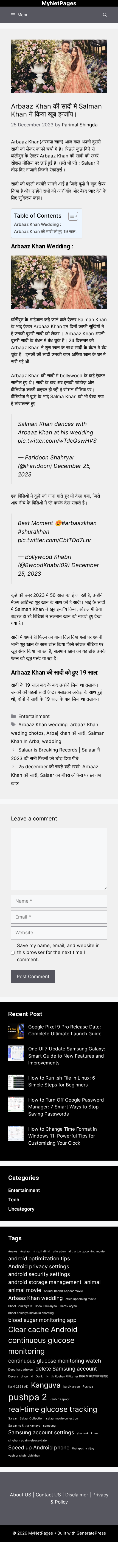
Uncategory (21, 1209)
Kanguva (46, 1384)
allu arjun (59, 1251)
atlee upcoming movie (81, 1299)
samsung (49, 1425)
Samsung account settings (41, 1432)
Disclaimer (76, 1494)
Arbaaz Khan (25, 375)
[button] (105, 15)
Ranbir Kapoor (59, 1399)
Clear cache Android (42, 1329)
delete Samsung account (66, 1368)
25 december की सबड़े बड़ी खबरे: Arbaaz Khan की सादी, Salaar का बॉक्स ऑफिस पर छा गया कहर (56, 775)
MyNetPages (59, 3)
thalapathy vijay (83, 1448)
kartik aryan (71, 1386)
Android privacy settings (38, 1266)
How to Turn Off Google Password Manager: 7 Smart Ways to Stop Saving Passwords (66, 1107)
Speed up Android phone (38, 1447)
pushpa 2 (27, 1397)
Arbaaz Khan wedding (43, 724)
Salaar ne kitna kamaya (24, 1425)
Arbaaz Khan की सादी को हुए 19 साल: (45, 231)
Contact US (48, 1494)
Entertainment (34, 716)
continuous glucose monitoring (41, 1345)
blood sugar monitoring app (42, 1320)
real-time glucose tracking (52, 1409)
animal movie (24, 1290)
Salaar (12, 1418)
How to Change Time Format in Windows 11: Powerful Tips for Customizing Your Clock (62, 1136)
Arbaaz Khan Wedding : (37, 224)
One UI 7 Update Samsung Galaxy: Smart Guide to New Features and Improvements (66, 1056)
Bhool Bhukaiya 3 (20, 1306)
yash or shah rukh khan (24, 1455)
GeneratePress (91, 1533)
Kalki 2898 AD (18, 1386)
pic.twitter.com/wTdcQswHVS (57, 440)
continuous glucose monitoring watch (54, 1360)
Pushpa (88, 1386)
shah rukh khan (87, 1433)
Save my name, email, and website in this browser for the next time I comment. (58, 952)
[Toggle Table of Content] (70, 216)
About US (20, 1494)
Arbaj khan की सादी (65, 733)
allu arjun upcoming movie (86, 1251)
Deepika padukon (20, 1369)
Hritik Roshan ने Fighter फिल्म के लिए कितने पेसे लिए (77, 1376)
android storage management (45, 1282)
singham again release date (27, 1440)
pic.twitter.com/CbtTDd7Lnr (54, 540)
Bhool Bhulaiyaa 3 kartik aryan (56, 1306)
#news (13, 1251)
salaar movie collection (62, 1418)
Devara (13, 1376)
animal (92, 1282)
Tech (13, 1199)
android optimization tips (39, 1258)
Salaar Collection (31, 1418)
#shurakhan (33, 531)
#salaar (25, 1251)
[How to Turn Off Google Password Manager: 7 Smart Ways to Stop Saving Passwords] (16, 1105)
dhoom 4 (27, 1376)
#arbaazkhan (79, 523)
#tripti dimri (41, 1251)
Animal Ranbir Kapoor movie (63, 1291)
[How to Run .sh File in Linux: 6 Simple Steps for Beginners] (16, 1083)
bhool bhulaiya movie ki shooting (31, 1313)
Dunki (40, 1376)
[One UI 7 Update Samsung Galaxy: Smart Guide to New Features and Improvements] (16, 1054)
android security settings (39, 1274)
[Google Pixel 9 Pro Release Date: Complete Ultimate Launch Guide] (16, 1032)
